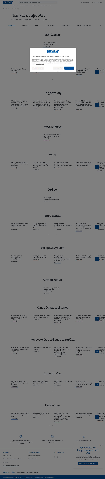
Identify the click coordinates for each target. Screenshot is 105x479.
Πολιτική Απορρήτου (40, 64)
